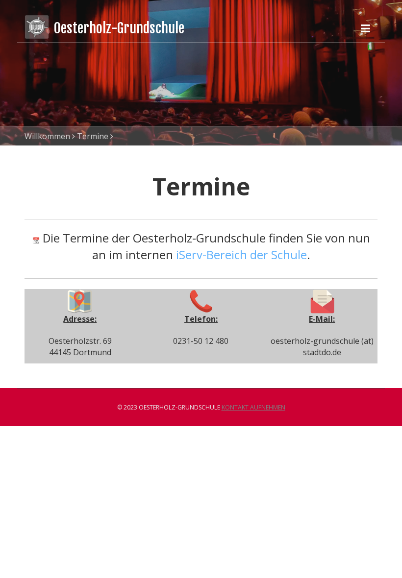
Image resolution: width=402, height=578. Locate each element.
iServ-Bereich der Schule (241, 255)
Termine (92, 136)
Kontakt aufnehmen (253, 407)
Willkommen (47, 136)
